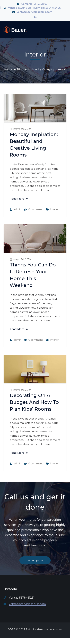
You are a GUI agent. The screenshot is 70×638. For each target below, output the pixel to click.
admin (17, 209)
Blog (20, 69)
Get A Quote (35, 560)
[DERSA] (15, 29)
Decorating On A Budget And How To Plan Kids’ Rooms (34, 402)
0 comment (35, 209)
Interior (54, 209)
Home (8, 69)
